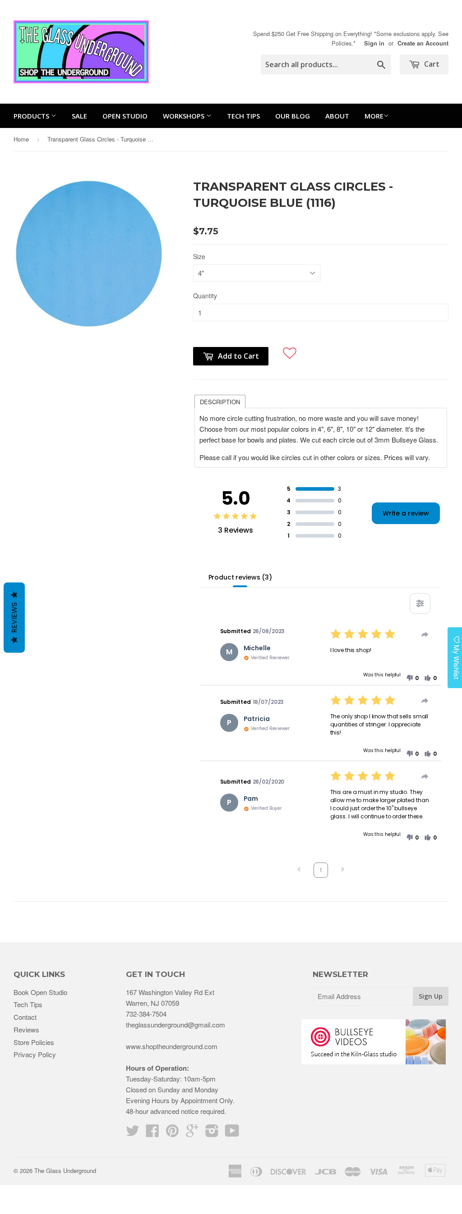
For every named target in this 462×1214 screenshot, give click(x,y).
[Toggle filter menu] (420, 603)
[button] (290, 350)
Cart (430, 64)
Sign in (374, 43)
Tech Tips (243, 115)
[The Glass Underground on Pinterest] (172, 1133)
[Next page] (342, 870)
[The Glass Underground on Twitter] (132, 1133)
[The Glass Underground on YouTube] (232, 1133)
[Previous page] (299, 870)
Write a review (406, 513)
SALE (79, 115)
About (337, 115)
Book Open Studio (40, 992)
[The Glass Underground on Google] (192, 1133)
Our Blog (292, 115)
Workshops (184, 115)
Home (21, 139)
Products (32, 115)
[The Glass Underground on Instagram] (212, 1133)
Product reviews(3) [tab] (240, 577)
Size (199, 256)
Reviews (26, 1029)
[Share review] (425, 634)
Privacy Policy (35, 1054)
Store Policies (34, 1042)
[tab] (219, 401)
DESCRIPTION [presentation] (220, 401)
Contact (25, 1017)
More (374, 115)
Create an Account (422, 43)
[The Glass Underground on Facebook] (152, 1133)
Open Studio (125, 115)
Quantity (205, 295)
